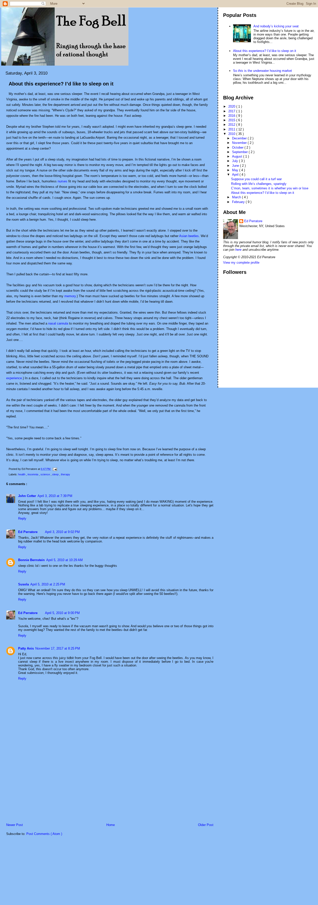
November (240, 143)
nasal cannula (58, 323)
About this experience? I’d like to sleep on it (61, 83)
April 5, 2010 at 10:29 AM (64, 560)
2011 (232, 129)
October (238, 147)
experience (14, 378)
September (240, 152)
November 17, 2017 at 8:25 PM (57, 648)
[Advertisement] (38, 788)
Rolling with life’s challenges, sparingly (258, 184)
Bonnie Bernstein (31, 560)
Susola (23, 584)
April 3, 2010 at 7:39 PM (55, 496)
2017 (232, 111)
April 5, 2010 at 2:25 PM (47, 584)
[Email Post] (54, 468)
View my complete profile (241, 262)
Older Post (205, 825)
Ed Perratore (28, 532)
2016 (232, 116)
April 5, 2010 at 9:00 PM (62, 613)
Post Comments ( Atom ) (44, 834)
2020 (232, 106)
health (22, 474)
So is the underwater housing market (262, 71)
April (235, 174)
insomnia (33, 474)
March (237, 197)
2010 (232, 134)
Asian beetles (189, 236)
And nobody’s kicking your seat (276, 26)
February (239, 202)
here (238, 249)
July (235, 161)
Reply (22, 518)
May (235, 170)
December (240, 138)
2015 (232, 120)
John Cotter (27, 496)
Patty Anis (26, 648)
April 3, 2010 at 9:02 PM (62, 532)
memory (70, 296)
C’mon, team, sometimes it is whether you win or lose (269, 188)
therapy (65, 474)
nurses (63, 181)
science (45, 474)
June (236, 165)
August (237, 156)
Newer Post (14, 825)
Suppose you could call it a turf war (256, 179)
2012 (232, 124)
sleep (55, 474)
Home (110, 825)
